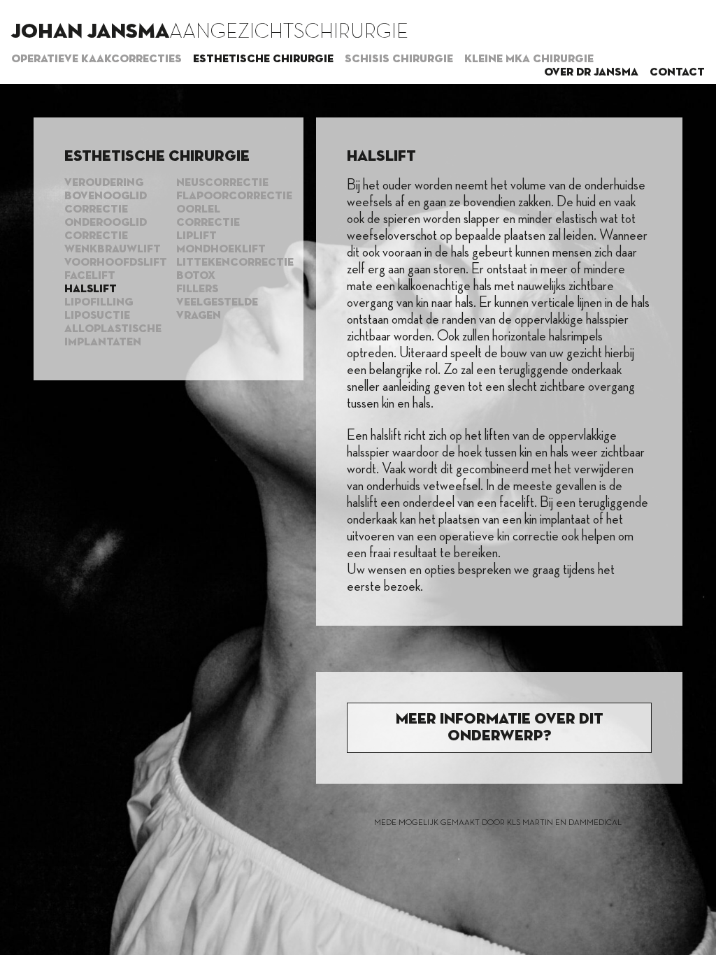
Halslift (90, 289)
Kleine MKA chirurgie (529, 59)
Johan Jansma (90, 32)
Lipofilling (98, 302)
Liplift (196, 236)
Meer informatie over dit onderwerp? (499, 728)
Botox (195, 276)
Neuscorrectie (222, 183)
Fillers (197, 289)
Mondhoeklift (221, 249)
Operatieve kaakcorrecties (96, 59)
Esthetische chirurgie (263, 59)
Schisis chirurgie (399, 59)
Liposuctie (97, 316)
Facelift (89, 276)
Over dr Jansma (591, 72)
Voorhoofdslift (115, 262)
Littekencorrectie (235, 262)
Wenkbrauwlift (112, 249)
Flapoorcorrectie (234, 196)
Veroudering (103, 183)
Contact (677, 72)
